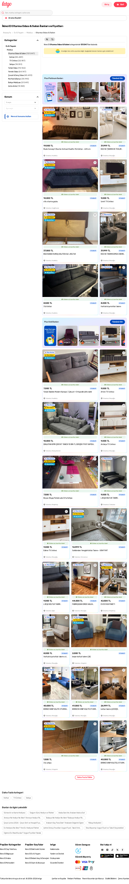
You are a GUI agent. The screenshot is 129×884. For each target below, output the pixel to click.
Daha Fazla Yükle (84, 777)
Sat (122, 4)
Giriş (106, 4)
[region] (84, 92)
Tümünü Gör (117, 78)
